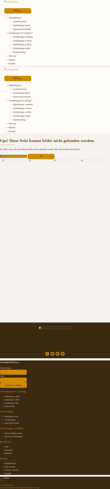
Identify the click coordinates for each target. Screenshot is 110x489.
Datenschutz (8, 450)
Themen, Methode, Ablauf (13, 433)
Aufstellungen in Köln (22, 44)
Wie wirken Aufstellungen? (13, 437)
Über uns (12, 56)
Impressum (8, 453)
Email (2, 376)
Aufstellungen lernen (21, 25)
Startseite (6, 478)
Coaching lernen (19, 21)
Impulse (12, 60)
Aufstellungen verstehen (23, 37)
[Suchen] (41, 156)
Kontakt (12, 63)
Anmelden (7, 473)
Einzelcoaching (19, 52)
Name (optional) (5, 368)
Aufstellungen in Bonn (22, 41)
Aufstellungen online (21, 48)
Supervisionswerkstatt (22, 29)
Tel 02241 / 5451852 (11, 470)
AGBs (6, 447)
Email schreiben (9, 467)
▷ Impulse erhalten (13, 385)
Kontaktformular (10, 463)
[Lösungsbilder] (11, 2)
